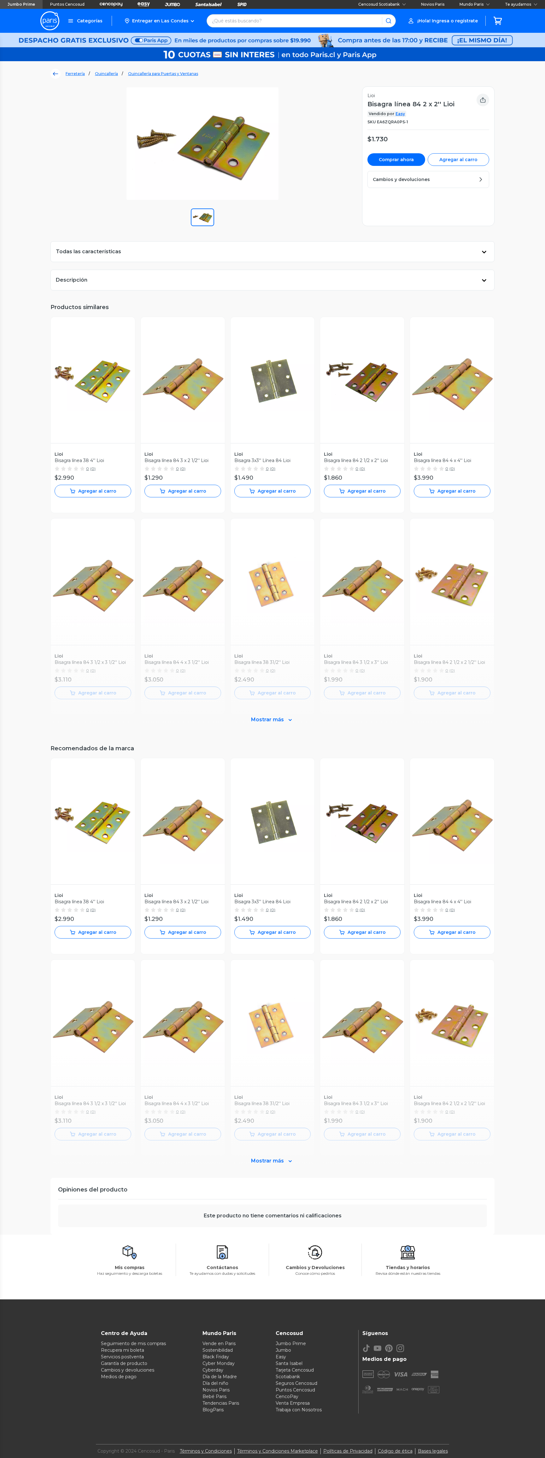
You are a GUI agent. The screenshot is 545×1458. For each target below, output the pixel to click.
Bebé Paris (214, 1396)
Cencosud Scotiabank (379, 4)
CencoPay (287, 1396)
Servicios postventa (122, 1357)
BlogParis (213, 1410)
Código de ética (395, 1451)
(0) (93, 468)
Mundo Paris (471, 4)
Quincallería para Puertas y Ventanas (163, 73)
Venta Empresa (293, 1403)
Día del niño (215, 1383)
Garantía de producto (124, 1363)
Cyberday (212, 1370)
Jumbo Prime (21, 4)
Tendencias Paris (220, 1403)
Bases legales (433, 1451)
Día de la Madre (219, 1376)
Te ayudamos (518, 4)
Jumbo (283, 1350)
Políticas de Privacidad (347, 1451)
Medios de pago (119, 1376)
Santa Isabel (289, 1363)
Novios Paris (432, 4)
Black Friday (215, 1357)
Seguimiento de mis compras (133, 1343)
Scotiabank (288, 1376)
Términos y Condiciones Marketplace (277, 1451)
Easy (400, 113)
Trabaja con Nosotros (299, 1410)
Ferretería (75, 73)
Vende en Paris (219, 1343)
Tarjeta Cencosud (295, 1370)
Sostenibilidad (217, 1350)
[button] (159, 21)
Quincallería (106, 73)
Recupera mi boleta (122, 1350)
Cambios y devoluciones (127, 1370)
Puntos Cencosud (67, 4)
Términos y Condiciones (206, 1451)
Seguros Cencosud (296, 1383)
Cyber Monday (218, 1363)
